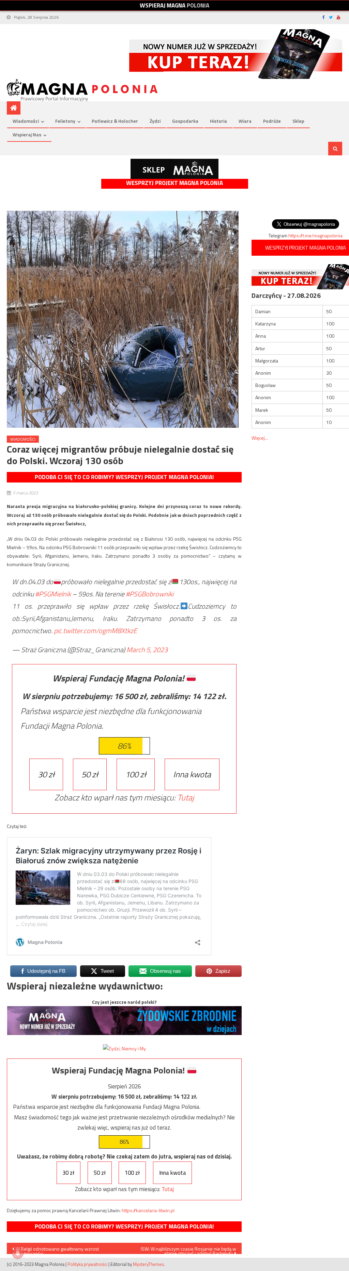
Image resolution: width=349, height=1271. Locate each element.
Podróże (272, 120)
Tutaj (185, 797)
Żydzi (155, 120)
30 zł (46, 774)
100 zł (135, 774)
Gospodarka (185, 120)
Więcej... (260, 437)
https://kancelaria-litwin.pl (148, 1210)
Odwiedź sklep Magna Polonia (174, 169)
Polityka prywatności (87, 1264)
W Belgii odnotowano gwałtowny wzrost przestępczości (55, 1249)
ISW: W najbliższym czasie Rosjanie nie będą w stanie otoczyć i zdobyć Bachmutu (188, 1249)
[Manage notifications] (17, 1253)
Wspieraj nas (27, 134)
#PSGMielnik (53, 594)
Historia (218, 120)
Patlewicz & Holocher (115, 120)
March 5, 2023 (147, 649)
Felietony (65, 120)
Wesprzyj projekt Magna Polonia (174, 183)
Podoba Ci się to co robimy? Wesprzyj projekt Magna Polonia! (124, 477)
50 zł (89, 774)
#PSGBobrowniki (149, 594)
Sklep (298, 120)
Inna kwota (192, 774)
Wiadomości (26, 120)
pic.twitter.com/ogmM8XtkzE (95, 630)
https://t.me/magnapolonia (315, 235)
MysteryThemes (148, 1264)
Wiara (245, 120)
